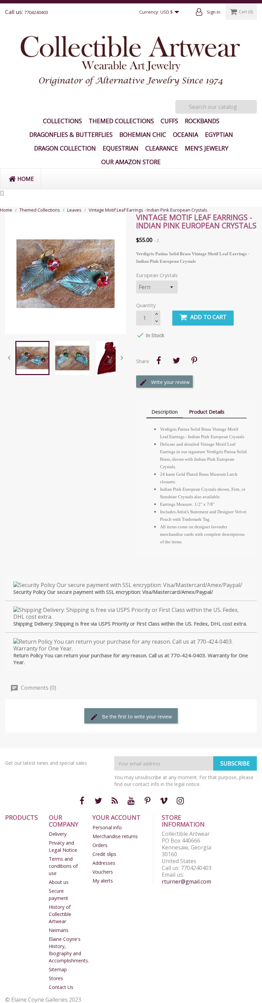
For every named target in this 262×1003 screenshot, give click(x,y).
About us (59, 882)
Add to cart (208, 317)
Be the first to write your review (136, 716)
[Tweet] (176, 360)
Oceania (185, 134)
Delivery (58, 834)
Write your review (170, 382)
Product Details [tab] (206, 411)
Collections (62, 121)
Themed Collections (121, 121)
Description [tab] (164, 411)
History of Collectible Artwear (60, 914)
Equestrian (121, 148)
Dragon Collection (65, 148)
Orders (99, 845)
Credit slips (104, 854)
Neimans (59, 930)
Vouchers (102, 872)
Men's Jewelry (206, 148)
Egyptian (219, 134)
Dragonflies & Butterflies (71, 134)
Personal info (107, 827)
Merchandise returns (115, 836)
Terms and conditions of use (63, 866)
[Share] (158, 360)
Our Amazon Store (131, 162)
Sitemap (58, 969)
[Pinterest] (194, 360)
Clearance (161, 148)
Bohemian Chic (142, 134)
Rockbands (202, 121)
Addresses (103, 863)
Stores (56, 978)
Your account (116, 817)
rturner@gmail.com (186, 881)
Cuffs (169, 121)
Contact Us (61, 987)
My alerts (102, 880)
